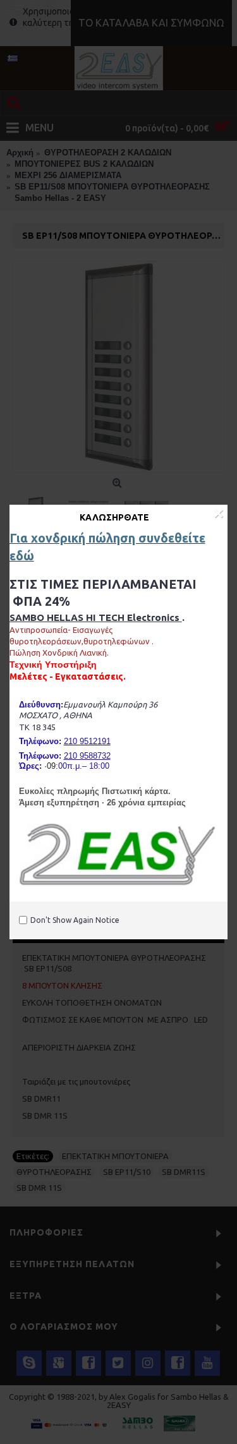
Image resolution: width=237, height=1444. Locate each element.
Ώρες (29, 766)
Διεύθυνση (40, 704)
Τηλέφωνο (39, 741)
